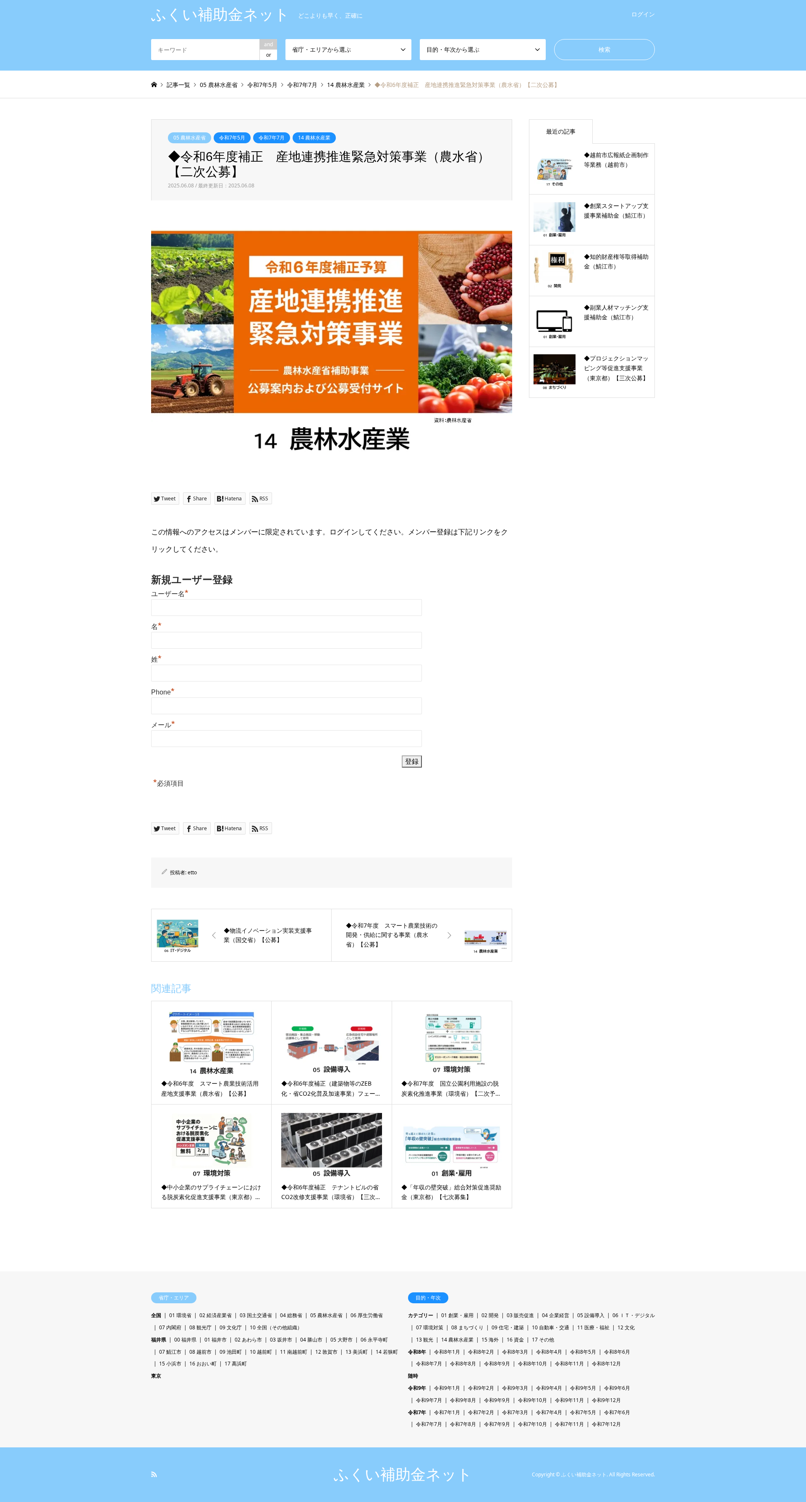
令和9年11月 (569, 1400)
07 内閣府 (170, 1327)
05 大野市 (341, 1339)
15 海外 (490, 1339)
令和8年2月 (481, 1351)
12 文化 (626, 1327)
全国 (156, 1315)
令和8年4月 (549, 1351)
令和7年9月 (497, 1424)
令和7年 (417, 1412)
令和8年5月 (583, 1351)
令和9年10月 (532, 1400)
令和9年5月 (583, 1388)
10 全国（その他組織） (276, 1327)
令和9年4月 (549, 1388)
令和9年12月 (606, 1400)
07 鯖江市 (170, 1351)
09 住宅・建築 (508, 1327)
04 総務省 (291, 1315)
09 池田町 (231, 1351)
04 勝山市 (311, 1339)
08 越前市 (200, 1351)
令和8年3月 (515, 1351)
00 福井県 (185, 1339)
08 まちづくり (467, 1327)
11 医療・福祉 (593, 1327)
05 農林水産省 (189, 137)
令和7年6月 (617, 1412)
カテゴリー (420, 1315)
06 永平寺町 (374, 1339)
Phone (163, 692)
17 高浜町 (236, 1363)
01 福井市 (215, 1339)
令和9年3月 (515, 1388)
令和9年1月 (447, 1388)
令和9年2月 (481, 1388)
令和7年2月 (481, 1412)
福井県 (158, 1339)
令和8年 (417, 1351)
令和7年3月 (515, 1412)
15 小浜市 (170, 1363)
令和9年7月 (429, 1400)
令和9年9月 (497, 1400)
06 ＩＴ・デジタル (633, 1315)
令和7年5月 (232, 137)
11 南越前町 (293, 1351)
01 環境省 (180, 1315)
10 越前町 (261, 1351)
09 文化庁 (231, 1327)
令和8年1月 (447, 1351)
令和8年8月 (463, 1363)
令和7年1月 (447, 1412)
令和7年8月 (463, 1424)
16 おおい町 (203, 1363)
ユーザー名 (169, 593)
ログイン (643, 14)
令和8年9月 (497, 1363)
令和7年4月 (549, 1412)
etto (192, 872)
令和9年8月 (463, 1400)
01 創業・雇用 (457, 1315)
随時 (413, 1375)
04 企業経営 (555, 1315)
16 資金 (515, 1339)
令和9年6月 (617, 1388)
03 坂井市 (281, 1339)
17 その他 (543, 1339)
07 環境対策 (429, 1327)
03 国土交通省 (256, 1315)
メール (163, 725)
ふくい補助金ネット (403, 1474)
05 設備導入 (590, 1315)
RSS (154, 1474)
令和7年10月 (532, 1424)
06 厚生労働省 (367, 1315)
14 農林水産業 (314, 137)
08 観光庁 (200, 1327)
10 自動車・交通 (550, 1327)
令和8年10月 (532, 1363)
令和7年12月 (606, 1424)
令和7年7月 (272, 137)
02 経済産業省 (215, 1315)
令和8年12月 (606, 1363)
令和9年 (417, 1388)
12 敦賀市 (326, 1351)
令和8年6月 (617, 1351)
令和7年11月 (569, 1424)
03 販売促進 (520, 1315)
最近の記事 (561, 131)
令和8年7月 (429, 1363)
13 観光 (424, 1339)
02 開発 (490, 1315)
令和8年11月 (569, 1363)
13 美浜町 (356, 1351)
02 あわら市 (248, 1339)
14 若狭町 (387, 1351)
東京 (156, 1375)
